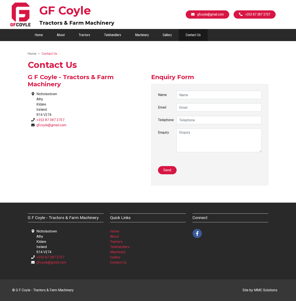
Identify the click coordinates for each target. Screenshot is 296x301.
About (61, 35)
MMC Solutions (265, 290)
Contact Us (193, 35)
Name (162, 95)
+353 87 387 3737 (50, 120)
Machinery (142, 35)
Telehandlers (112, 35)
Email (162, 107)
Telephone (165, 120)
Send (167, 170)
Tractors (84, 35)
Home (39, 35)
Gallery (167, 35)
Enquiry (163, 132)
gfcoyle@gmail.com (51, 125)
